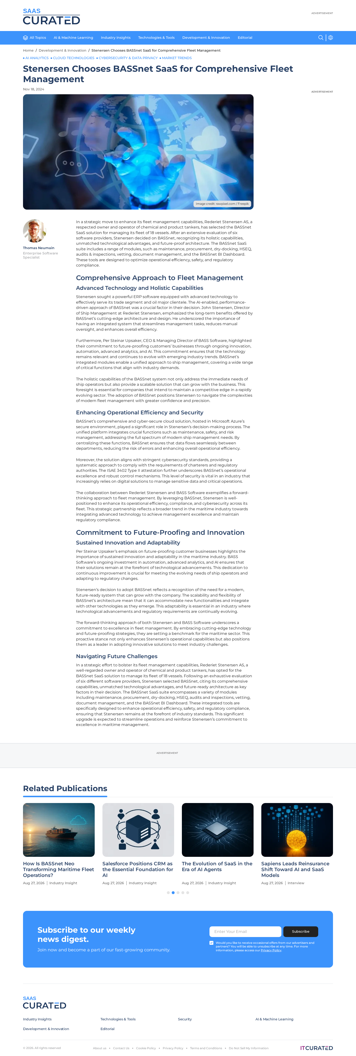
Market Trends (177, 58)
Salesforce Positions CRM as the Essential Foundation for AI (137, 869)
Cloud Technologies (73, 58)
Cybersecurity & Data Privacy (128, 58)
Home (28, 50)
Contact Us (121, 1048)
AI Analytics (37, 58)
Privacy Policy (173, 1048)
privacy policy (271, 950)
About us (99, 1048)
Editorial (245, 37)
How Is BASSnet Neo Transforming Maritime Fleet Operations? (58, 869)
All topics (38, 37)
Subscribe (301, 931)
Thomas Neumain (38, 248)
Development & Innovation (206, 37)
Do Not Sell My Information (249, 1048)
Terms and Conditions (206, 1048)
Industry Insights (116, 37)
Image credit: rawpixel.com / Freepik (222, 203)
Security (185, 1019)
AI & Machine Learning (73, 37)
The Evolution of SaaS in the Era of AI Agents (217, 866)
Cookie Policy (146, 1048)
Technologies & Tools (156, 37)
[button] (168, 892)
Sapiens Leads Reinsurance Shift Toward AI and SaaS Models (295, 869)
